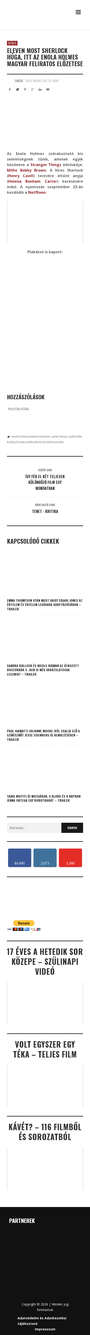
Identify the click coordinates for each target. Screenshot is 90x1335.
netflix (29, 442)
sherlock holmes (45, 442)
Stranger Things (45, 164)
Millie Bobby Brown (26, 170)
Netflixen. (37, 192)
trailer (60, 442)
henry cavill (67, 436)
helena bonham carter (44, 436)
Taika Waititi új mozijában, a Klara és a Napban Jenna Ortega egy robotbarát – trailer (44, 798)
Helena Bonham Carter (32, 181)
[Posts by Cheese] (9, 80)
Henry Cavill (20, 175)
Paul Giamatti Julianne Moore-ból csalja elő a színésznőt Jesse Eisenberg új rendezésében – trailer (43, 735)
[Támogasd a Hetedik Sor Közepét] (45, 28)
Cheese (19, 80)
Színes (12, 43)
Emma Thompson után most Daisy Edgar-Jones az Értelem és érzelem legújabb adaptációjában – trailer (44, 604)
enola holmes (20, 436)
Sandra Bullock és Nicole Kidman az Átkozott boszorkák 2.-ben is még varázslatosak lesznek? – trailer (43, 669)
